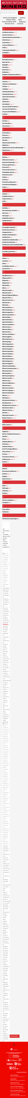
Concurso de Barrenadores (9, 106)
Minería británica (7, 322)
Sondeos (4, 493)
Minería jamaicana (7, 358)
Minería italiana (7, 356)
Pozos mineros (6, 451)
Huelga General (6, 220)
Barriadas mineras (7, 59)
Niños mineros (6, 425)
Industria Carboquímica (9, 235)
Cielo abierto (6, 104)
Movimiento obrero (7, 408)
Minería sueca (6, 385)
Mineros (4, 395)
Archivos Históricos (7, 45)
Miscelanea (5, 398)
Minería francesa (7, 339)
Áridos (4, 47)
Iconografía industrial (8, 227)
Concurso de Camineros (9, 109)
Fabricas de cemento (8, 160)
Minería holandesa (7, 346)
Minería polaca (6, 373)
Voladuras (5, 512)
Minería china (6, 332)
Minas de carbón (7, 290)
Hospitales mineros (7, 218)
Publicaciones (6, 459)
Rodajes (4, 476)
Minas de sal (5, 302)
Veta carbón (5, 509)
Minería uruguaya (7, 390)
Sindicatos (5, 491)
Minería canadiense (8, 324)
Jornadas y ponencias (8, 251)
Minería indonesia (7, 351)
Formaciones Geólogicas (9, 184)
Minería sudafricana (8, 383)
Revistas (4, 474)
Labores (4, 258)
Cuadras (4, 114)
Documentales (6, 123)
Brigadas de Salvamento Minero (11, 74)
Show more (14, 1036)
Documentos (5, 126)
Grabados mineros (7, 196)
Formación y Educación (9, 182)
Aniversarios (6, 42)
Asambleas (5, 52)
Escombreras (6, 138)
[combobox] (9, 13)
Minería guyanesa (7, 344)
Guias (4, 201)
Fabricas (4, 157)
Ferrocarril (5, 167)
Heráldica (5, 208)
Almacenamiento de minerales (11, 37)
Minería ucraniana (7, 388)
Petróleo (4, 436)
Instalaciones (6, 237)
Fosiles (4, 187)
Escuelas (4, 140)
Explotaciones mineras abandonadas (12, 147)
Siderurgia (5, 488)
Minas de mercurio (7, 300)
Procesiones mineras (8, 457)
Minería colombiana (8, 334)
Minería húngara (7, 349)
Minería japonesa (7, 361)
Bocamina (5, 67)
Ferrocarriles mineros (8, 170)
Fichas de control (7, 175)
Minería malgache (7, 363)
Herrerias (5, 213)
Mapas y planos (6, 278)
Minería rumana (7, 378)
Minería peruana (7, 371)
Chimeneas (5, 101)
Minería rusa (6, 380)
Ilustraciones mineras (8, 230)
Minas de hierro (6, 298)
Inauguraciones (6, 232)
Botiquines (5, 72)
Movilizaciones (6, 403)
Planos (4, 439)
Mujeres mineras (7, 410)
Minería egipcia (6, 337)
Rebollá (4, 468)
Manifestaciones (7, 275)
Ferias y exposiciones (8, 165)
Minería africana (7, 307)
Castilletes (5, 89)
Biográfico (5, 65)
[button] (14, 1044)
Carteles (4, 86)
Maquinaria (5, 283)
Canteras (4, 81)
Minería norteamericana (9, 368)
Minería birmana (7, 319)
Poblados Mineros (7, 441)
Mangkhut (5, 624)
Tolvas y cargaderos (8, 500)
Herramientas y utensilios (9, 210)
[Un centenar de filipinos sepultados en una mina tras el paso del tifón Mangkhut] (6, 524)
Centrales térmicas (7, 94)
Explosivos (5, 145)
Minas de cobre (6, 293)
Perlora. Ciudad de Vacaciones (10, 434)
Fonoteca (5, 179)
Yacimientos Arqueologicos (10, 518)
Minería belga (6, 317)
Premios (4, 454)
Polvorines (5, 444)
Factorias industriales (8, 162)
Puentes (4, 462)
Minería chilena (6, 329)
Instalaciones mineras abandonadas (12, 244)
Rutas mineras (6, 479)
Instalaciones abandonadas (10, 240)
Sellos (4, 486)
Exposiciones (6, 150)
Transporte (5, 502)
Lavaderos (5, 261)
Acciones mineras (7, 35)
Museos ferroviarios (8, 415)
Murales (4, 412)
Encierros (5, 135)
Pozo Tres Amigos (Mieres (9, 449)
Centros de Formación (8, 97)
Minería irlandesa (7, 354)
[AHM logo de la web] (14, 4)
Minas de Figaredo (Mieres (9, 295)
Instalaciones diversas (8, 242)
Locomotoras (6, 268)
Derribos (4, 121)
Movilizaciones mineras (9, 405)
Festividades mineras (8, 172)
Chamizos (5, 99)
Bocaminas (5, 70)
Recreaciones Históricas (9, 471)
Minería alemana (7, 310)
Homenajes (5, 215)
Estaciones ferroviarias (8, 143)
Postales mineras (7, 446)
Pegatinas (5, 431)
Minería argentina (7, 312)
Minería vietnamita (7, 393)
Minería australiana (8, 315)
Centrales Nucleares (8, 91)
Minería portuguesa (8, 376)
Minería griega (6, 341)
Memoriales (5, 285)
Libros (4, 263)
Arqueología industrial (8, 50)
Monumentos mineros (8, 400)
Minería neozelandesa (8, 366)
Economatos (5, 133)
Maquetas (5, 280)
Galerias (4, 194)
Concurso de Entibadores (9, 111)
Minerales (5, 305)
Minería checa (6, 327)
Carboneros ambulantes (9, 84)
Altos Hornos (6, 40)
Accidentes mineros (7, 32)
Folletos (4, 177)
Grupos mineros (6, 199)
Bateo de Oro (5, 62)
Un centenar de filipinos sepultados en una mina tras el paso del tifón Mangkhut (6, 538)
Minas (4, 288)
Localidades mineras (8, 266)
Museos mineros (7, 418)
